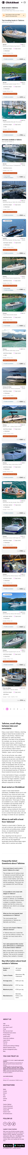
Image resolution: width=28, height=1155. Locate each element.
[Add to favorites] (24, 27)
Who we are (6, 1025)
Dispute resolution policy (9, 1047)
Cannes (5, 1098)
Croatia (5, 1091)
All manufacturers (7, 1113)
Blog (4, 1051)
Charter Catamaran (8, 1108)
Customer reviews (8, 1076)
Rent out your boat (8, 1031)
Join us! (5, 1043)
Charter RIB (6, 1110)
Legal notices (6, 1040)
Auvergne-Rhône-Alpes (7, 10)
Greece (5, 1093)
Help (4, 1023)
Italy (4, 1094)
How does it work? (7, 1027)
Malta (4, 1089)
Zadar (4, 1100)
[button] (16, 346)
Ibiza (4, 1096)
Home (3, 9)
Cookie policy (6, 1036)
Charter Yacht (6, 1111)
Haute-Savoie (16, 10)
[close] (23, 15)
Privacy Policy (6, 1034)
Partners (5, 1042)
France (12, 9)
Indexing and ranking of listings (11, 1045)
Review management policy (10, 1049)
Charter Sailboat (7, 1104)
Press (4, 1029)
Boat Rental (7, 9)
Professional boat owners (9, 1032)
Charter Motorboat (8, 1106)
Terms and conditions (8, 1038)
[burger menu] (22, 2)
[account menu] (24, 2)
